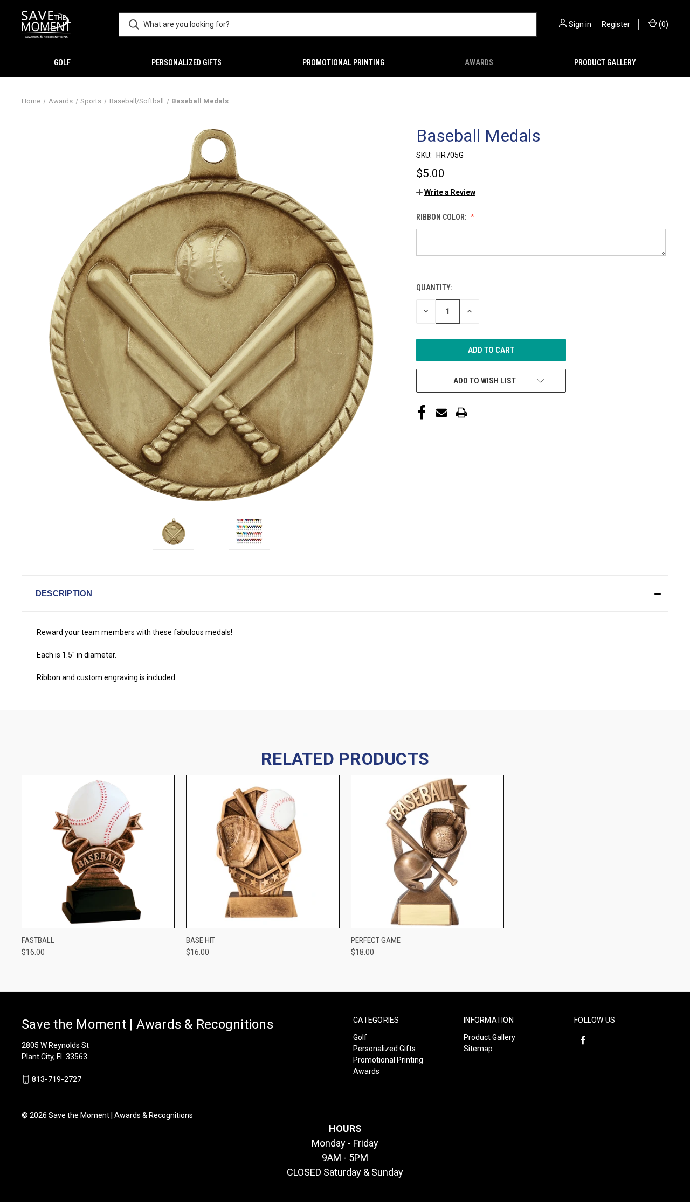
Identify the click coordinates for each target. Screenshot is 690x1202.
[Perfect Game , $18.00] (427, 851)
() (662, 24)
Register (616, 24)
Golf (62, 62)
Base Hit (200, 940)
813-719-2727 (56, 1079)
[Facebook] (421, 412)
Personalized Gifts (186, 62)
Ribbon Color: (442, 217)
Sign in (580, 24)
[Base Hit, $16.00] (262, 851)
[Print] (461, 412)
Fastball (38, 940)
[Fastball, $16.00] (98, 851)
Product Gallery (605, 62)
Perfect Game (376, 940)
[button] (445, 192)
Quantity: (434, 287)
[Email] (441, 412)
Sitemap (478, 1048)
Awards (479, 62)
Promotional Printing (343, 62)
